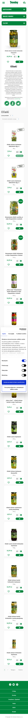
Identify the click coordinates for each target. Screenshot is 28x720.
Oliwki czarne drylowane (14, 437)
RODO (14, 707)
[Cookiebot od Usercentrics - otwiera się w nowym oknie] (19, 329)
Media (14, 703)
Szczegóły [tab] (11, 333)
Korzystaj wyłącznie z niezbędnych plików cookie (14, 388)
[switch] (24, 365)
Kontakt (14, 711)
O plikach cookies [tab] (21, 333)
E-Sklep (14, 691)
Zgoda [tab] (4, 333)
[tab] (14, 9)
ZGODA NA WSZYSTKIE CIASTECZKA (14, 382)
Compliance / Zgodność (14, 699)
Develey (14, 695)
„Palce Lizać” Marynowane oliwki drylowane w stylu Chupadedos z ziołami (14, 291)
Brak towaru (19, 155)
